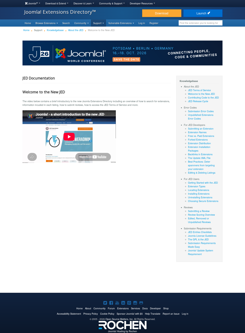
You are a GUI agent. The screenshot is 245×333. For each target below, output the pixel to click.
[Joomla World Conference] (122, 52)
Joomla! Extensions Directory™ (60, 11)
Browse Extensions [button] (46, 23)
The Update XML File (199, 158)
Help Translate (152, 313)
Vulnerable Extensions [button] (120, 23)
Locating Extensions (198, 190)
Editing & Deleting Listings (201, 172)
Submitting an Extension (201, 128)
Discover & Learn (83, 3)
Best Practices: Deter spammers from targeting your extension (201, 165)
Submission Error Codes (201, 111)
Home (28, 23)
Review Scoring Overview (201, 214)
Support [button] (97, 23)
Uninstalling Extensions (200, 197)
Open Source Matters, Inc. (119, 319)
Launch (201, 13)
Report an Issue (171, 313)
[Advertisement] (122, 279)
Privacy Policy (90, 313)
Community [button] (80, 23)
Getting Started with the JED (203, 182)
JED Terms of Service (199, 90)
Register (154, 23)
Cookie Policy (107, 313)
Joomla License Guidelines (202, 235)
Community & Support (111, 3)
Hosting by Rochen (122, 331)
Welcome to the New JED (201, 93)
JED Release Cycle (198, 101)
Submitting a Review (199, 211)
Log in (141, 23)
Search (66, 23)
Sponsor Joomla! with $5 (130, 313)
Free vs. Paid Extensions (201, 136)
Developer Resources (141, 3)
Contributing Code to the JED (203, 97)
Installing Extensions (199, 193)
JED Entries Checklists (200, 232)
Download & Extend (56, 3)
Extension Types (196, 186)
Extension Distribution (199, 143)
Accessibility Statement (69, 313)
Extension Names (197, 132)
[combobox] (200, 23)
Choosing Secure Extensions (203, 201)
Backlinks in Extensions (200, 154)
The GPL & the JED (198, 239)
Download (161, 13)
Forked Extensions (198, 139)
